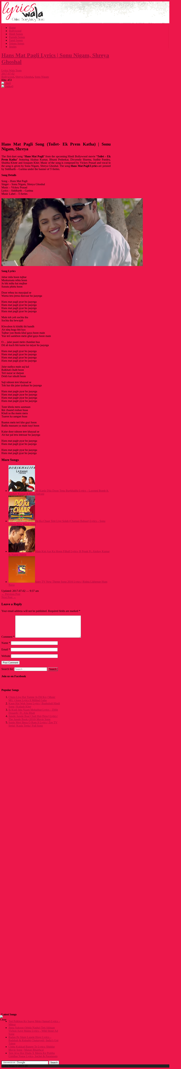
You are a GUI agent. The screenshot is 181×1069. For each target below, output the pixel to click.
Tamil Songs (16, 40)
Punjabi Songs (17, 37)
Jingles (12, 46)
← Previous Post (10, 594)
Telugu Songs (16, 43)
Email (5, 649)
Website (5, 655)
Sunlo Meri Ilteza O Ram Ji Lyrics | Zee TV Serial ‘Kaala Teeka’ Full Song (32, 724)
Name (5, 642)
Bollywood (15, 30)
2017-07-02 (7, 73)
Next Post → (8, 597)
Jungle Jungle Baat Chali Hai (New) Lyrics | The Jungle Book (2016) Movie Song (33, 718)
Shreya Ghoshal (24, 76)
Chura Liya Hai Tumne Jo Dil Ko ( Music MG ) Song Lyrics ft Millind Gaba (31, 699)
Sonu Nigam (42, 76)
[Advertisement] (56, 113)
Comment (7, 636)
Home (12, 27)
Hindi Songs (16, 33)
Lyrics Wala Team (11, 70)
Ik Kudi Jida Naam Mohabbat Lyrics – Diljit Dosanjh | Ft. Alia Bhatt (33, 711)
